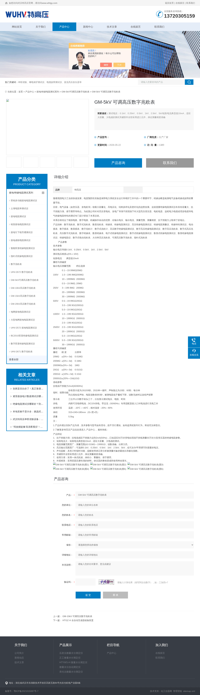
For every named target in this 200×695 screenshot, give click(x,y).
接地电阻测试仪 (18, 216)
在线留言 (180, 3)
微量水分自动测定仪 (69, 667)
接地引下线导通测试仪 (22, 232)
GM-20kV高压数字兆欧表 (23, 304)
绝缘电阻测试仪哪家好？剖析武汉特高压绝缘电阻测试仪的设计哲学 (28, 404)
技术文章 (112, 26)
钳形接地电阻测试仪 (20, 224)
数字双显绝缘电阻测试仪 (23, 343)
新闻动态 (19, 657)
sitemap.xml (189, 691)
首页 (20, 91)
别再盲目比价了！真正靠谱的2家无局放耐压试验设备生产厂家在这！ (28, 388)
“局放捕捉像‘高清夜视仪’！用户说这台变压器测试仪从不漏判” (28, 426)
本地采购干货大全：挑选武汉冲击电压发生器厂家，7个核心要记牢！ (28, 411)
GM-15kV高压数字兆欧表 (23, 296)
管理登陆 (177, 691)
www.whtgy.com (49, 3)
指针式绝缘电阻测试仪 (22, 256)
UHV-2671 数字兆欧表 (21, 351)
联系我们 (190, 3)
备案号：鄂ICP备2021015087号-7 (21, 691)
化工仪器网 (166, 691)
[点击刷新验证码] (106, 582)
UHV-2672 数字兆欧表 (21, 272)
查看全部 (13, 359)
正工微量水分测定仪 (69, 657)
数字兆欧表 (16, 264)
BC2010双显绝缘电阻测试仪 (24, 335)
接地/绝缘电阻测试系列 (48, 91)
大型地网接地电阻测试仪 (23, 320)
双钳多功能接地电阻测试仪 (24, 200)
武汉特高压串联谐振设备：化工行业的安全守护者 (28, 419)
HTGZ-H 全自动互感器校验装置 (77, 620)
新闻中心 (88, 26)
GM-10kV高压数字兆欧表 (23, 288)
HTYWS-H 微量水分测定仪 (73, 662)
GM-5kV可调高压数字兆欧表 (75, 91)
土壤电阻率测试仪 (19, 208)
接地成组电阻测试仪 (20, 240)
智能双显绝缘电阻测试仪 (23, 248)
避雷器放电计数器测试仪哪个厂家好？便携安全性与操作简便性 (28, 396)
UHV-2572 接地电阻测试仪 (24, 327)
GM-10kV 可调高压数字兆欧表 (77, 616)
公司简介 (19, 653)
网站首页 (17, 26)
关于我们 (41, 26)
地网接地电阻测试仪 (20, 312)
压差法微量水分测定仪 (71, 653)
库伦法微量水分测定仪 (71, 671)
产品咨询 (118, 163)
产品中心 (64, 26)
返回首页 (169, 3)
